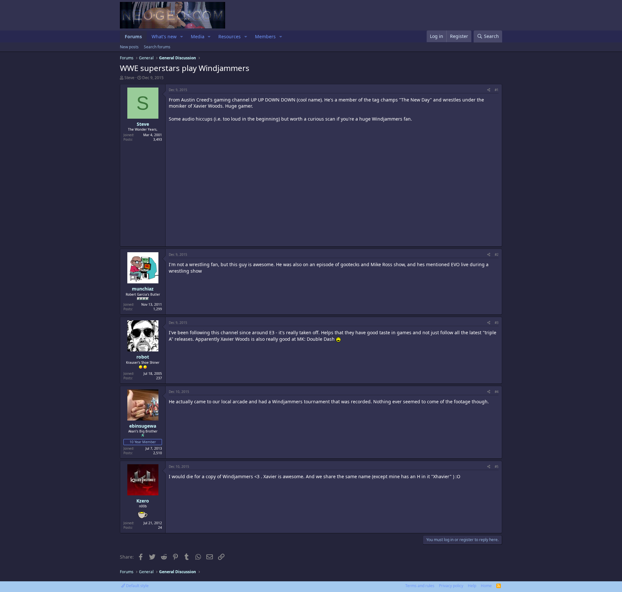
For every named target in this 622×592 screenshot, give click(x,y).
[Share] (488, 90)
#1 (497, 90)
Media (197, 36)
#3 (497, 322)
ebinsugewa (142, 426)
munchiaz (143, 289)
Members (265, 36)
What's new (164, 36)
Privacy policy (451, 585)
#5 (497, 466)
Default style (137, 585)
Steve (129, 77)
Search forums (157, 47)
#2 (497, 254)
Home (486, 585)
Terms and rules (419, 585)
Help (472, 585)
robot (142, 357)
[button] (181, 36)
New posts (129, 47)
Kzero (142, 501)
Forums (133, 36)
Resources (229, 36)
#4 (497, 391)
